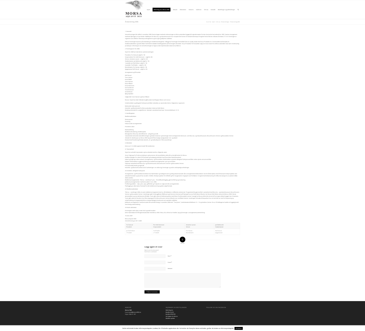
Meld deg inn (169, 310)
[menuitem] (148, 9)
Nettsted (170, 268)
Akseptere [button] (239, 328)
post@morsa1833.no (135, 312)
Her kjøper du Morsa (172, 316)
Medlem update (170, 318)
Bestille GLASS (170, 312)
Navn (169, 256)
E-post (170, 262)
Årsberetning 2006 (131, 22)
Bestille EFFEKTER (170, 314)
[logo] (134, 9)
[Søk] (238, 9)
